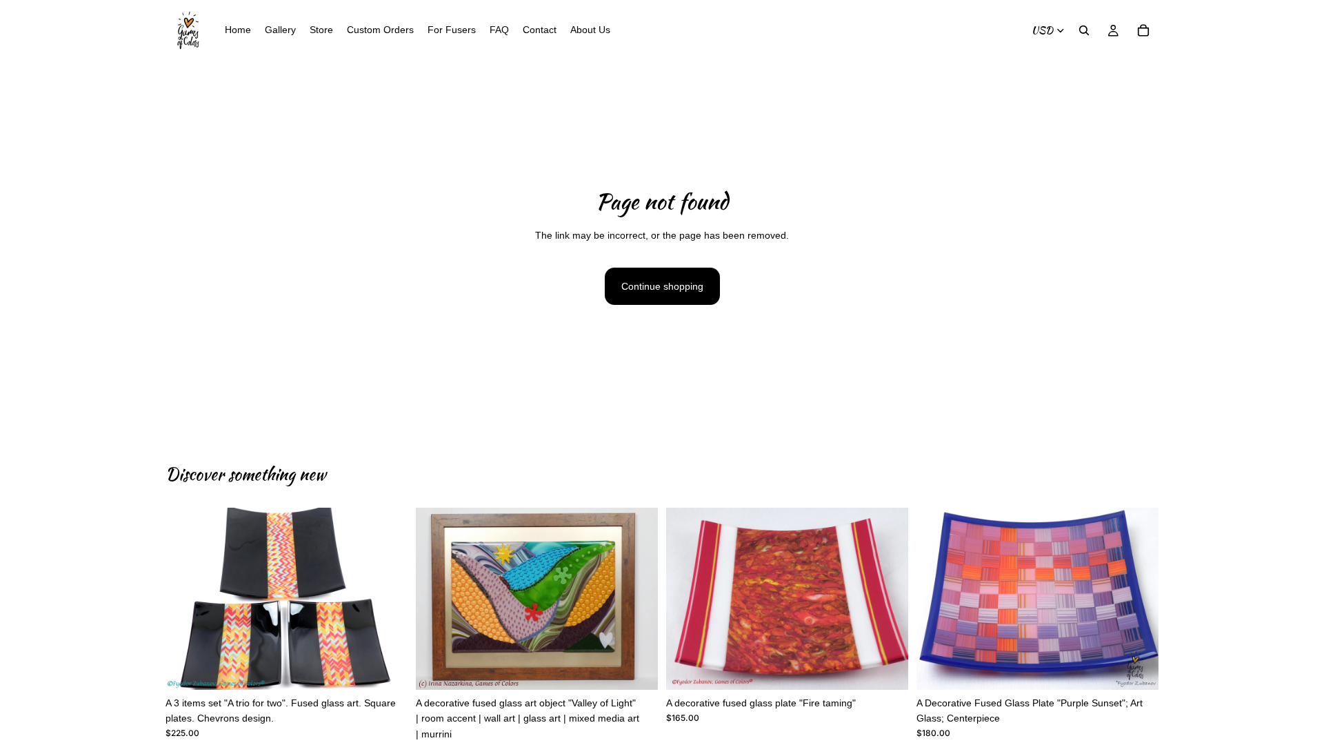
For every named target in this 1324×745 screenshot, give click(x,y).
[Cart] (1143, 30)
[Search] (1084, 30)
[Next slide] (387, 599)
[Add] (386, 668)
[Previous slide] (186, 599)
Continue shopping (662, 286)
